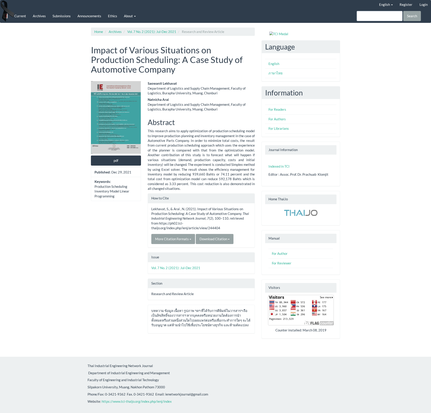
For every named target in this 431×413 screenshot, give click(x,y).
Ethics (112, 16)
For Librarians (278, 128)
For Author (280, 253)
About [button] (129, 16)
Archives (39, 16)
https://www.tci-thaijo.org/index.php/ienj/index (137, 401)
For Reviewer (281, 263)
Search (412, 16)
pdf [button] (116, 160)
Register (406, 4)
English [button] (385, 4)
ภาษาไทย (275, 73)
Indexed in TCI (279, 166)
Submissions (62, 16)
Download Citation (214, 239)
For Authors (277, 119)
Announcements (89, 16)
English (273, 64)
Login (424, 4)
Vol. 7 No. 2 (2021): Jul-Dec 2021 (151, 32)
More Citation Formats (172, 239)
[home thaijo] (301, 212)
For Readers (277, 109)
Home (98, 32)
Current (20, 16)
